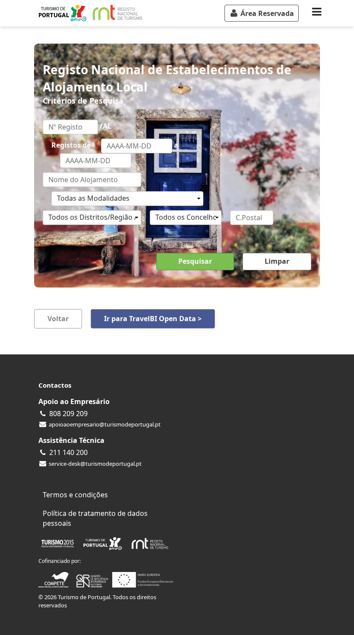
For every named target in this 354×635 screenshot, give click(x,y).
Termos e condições (75, 494)
